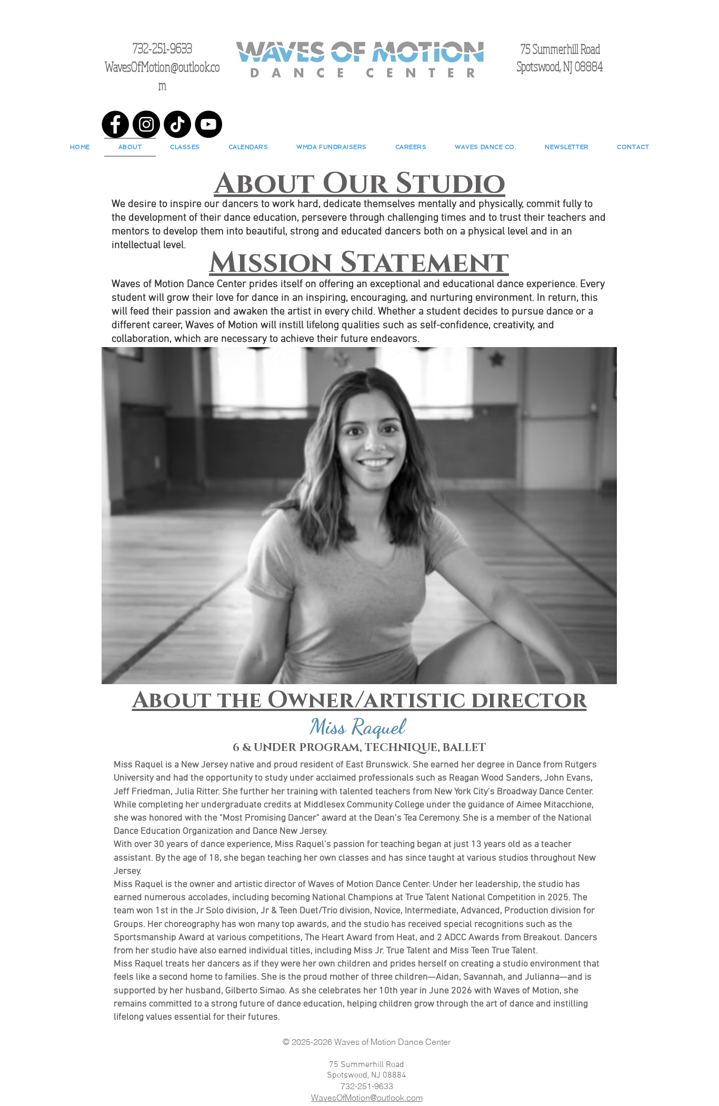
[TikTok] (177, 124)
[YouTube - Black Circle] (208, 124)
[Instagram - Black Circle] (146, 124)
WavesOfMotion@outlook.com (367, 1097)
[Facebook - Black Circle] (115, 124)
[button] (185, 147)
